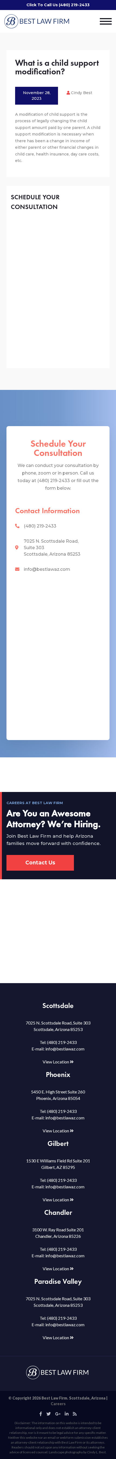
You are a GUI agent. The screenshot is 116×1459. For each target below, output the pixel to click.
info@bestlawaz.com (47, 569)
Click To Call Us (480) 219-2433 (58, 4)
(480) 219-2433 (40, 526)
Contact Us (40, 863)
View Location (56, 1061)
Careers (58, 1403)
